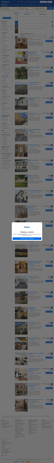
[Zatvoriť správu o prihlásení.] (41, 224)
